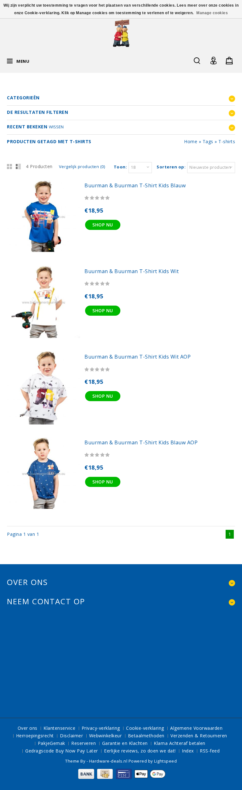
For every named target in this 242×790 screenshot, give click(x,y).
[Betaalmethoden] (121, 777)
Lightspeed (165, 761)
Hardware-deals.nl (109, 761)
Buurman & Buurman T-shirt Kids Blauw (135, 185)
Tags (208, 141)
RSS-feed (210, 751)
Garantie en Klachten (125, 743)
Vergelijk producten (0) (82, 166)
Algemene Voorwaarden (196, 728)
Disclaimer (71, 736)
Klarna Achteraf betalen (179, 743)
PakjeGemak (51, 743)
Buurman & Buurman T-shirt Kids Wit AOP (137, 356)
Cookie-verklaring (145, 728)
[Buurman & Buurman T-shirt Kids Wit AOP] (43, 423)
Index (188, 751)
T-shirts (226, 141)
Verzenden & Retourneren (198, 736)
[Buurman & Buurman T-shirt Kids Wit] (43, 337)
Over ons (27, 728)
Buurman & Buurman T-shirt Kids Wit (131, 271)
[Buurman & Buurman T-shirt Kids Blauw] (43, 252)
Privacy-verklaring (101, 728)
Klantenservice (59, 728)
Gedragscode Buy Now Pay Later (61, 751)
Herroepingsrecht (35, 736)
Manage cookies (212, 13)
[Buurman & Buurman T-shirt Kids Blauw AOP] (43, 509)
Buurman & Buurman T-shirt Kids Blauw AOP (141, 442)
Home (190, 141)
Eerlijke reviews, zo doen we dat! (140, 751)
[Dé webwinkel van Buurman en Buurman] (121, 33)
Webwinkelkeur (105, 736)
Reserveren (83, 743)
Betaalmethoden (146, 736)
